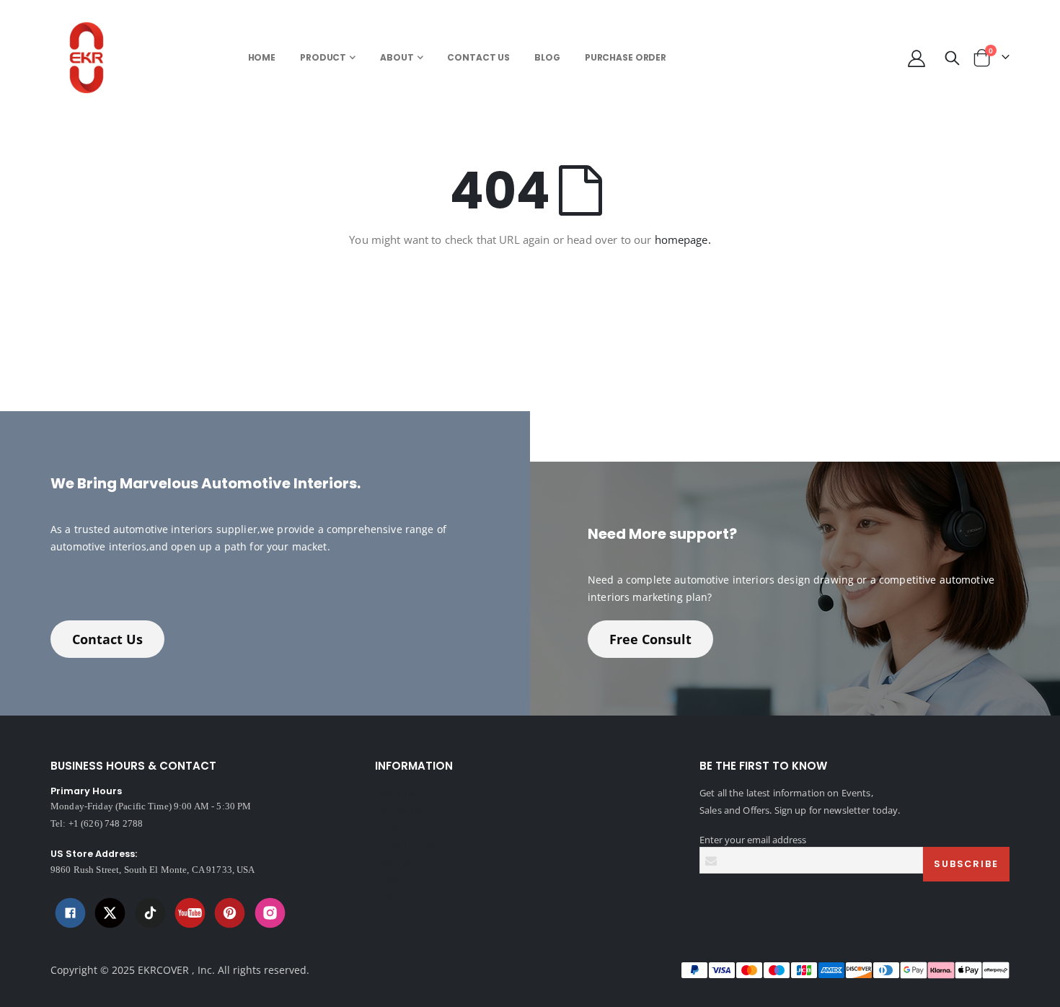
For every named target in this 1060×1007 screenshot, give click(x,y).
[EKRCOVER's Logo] (90, 58)
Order (387, 879)
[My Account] (916, 58)
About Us (395, 792)
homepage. (683, 239)
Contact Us (107, 639)
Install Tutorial (405, 844)
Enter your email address (752, 839)
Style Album (400, 862)
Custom (392, 896)
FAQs (386, 827)
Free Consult (650, 639)
